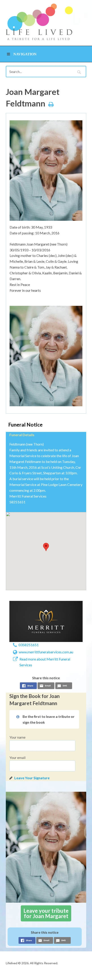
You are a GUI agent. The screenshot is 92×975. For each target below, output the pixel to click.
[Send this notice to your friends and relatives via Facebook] (28, 686)
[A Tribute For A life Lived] (39, 22)
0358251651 (29, 645)
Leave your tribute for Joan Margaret (46, 913)
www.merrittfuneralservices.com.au (46, 652)
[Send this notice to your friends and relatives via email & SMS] (46, 686)
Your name (17, 737)
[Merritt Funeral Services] (46, 621)
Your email (17, 757)
